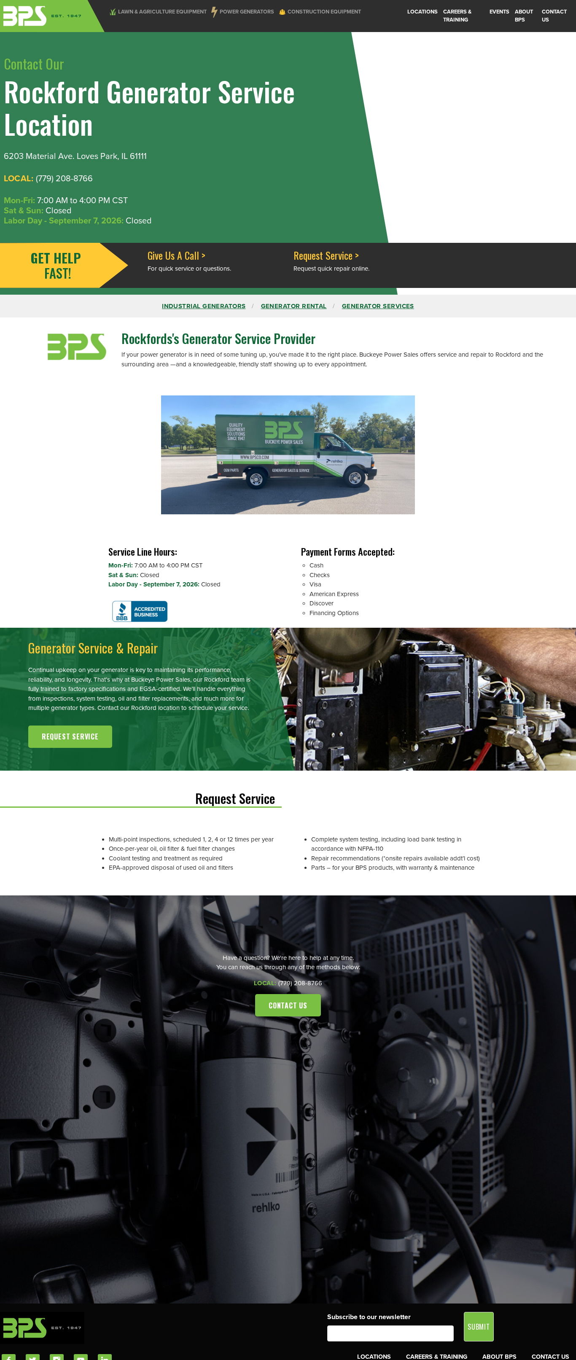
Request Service (323, 255)
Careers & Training (457, 15)
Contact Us (554, 15)
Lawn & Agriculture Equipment (162, 11)
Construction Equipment (324, 11)
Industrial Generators (203, 306)
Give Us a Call (173, 255)
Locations (422, 11)
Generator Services (378, 306)
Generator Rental (294, 306)
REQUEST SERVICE (70, 736)
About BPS (524, 15)
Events (499, 11)
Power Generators (247, 11)
